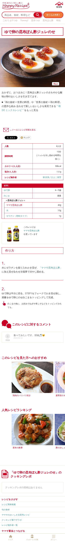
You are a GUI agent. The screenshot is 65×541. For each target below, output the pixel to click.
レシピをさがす (10, 499)
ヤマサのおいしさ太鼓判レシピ (16, 514)
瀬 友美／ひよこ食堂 (52, 177)
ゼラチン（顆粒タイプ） (17, 215)
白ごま (7, 195)
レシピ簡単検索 (9, 504)
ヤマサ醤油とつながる (13, 530)
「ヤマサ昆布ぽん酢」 (50, 267)
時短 (58, 20)
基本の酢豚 (18, 447)
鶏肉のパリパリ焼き (22, 395)
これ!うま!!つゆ (10, 20)
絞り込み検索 (52, 14)
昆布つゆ (35, 20)
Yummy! (24, 20)
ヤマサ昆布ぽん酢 (14, 205)
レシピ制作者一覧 (10, 525)
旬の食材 (6, 509)
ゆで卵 (7, 190)
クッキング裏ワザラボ (12, 519)
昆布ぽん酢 (48, 20)
